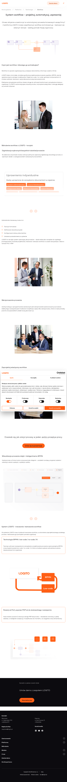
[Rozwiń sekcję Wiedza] (64, 750)
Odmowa (12, 408)
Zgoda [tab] (11, 377)
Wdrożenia (5, 746)
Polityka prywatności (25, 774)
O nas (3, 754)
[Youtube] (39, 731)
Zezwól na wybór (33, 408)
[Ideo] (42, 771)
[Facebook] (42, 731)
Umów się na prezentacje (33, 446)
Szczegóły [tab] (34, 377)
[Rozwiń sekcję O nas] (64, 754)
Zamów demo (53, 3)
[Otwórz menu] (63, 3)
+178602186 (38, 722)
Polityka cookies (35, 774)
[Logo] (5, 3)
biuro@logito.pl (43, 774)
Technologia (29, 9)
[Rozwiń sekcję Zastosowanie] (64, 738)
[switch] (25, 401)
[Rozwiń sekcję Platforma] (64, 742)
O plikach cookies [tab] (55, 377)
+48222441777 (5, 722)
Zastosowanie (6, 738)
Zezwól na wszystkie (55, 408)
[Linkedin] (36, 731)
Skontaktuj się (27, 700)
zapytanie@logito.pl (7, 729)
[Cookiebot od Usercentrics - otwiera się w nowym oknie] (58, 373)
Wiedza (4, 750)
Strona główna (6, 9)
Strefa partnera (7, 762)
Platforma (18, 9)
